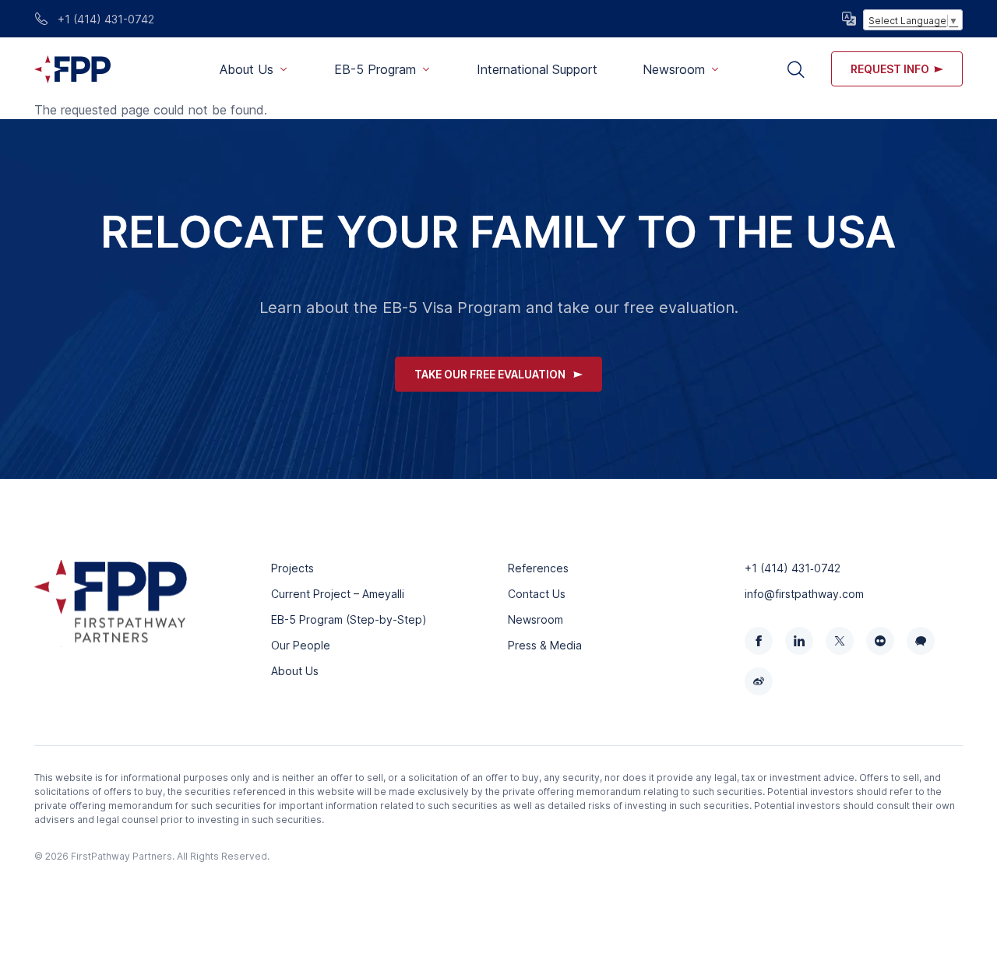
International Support (537, 69)
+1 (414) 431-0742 (104, 19)
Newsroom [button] (674, 69)
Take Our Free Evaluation (489, 374)
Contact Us (536, 593)
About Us (295, 670)
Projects (292, 568)
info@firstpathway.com (804, 593)
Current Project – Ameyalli (337, 593)
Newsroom (535, 619)
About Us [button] (246, 69)
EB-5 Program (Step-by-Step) (349, 619)
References (538, 568)
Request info (890, 69)
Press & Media (545, 645)
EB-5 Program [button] (375, 69)
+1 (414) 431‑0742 (792, 568)
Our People (300, 645)
